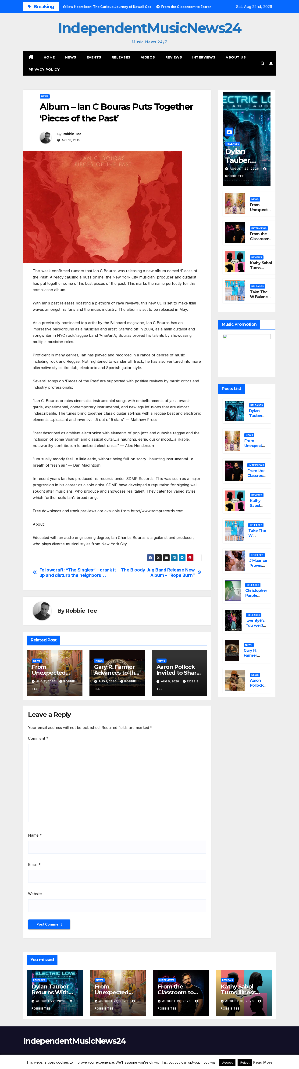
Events (94, 57)
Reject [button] (244, 1062)
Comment (38, 738)
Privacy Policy (44, 69)
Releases (121, 57)
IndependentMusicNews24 (149, 28)
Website (35, 893)
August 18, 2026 (240, 1001)
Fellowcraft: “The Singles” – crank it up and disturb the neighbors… (77, 572)
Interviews (203, 57)
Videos (148, 57)
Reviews (173, 57)
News (70, 57)
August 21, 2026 (114, 1001)
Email (34, 864)
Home (49, 57)
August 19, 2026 (177, 1001)
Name (35, 835)
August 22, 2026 (245, 168)
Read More (263, 1062)
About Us (236, 57)
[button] (262, 63)
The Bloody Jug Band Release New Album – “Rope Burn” (158, 572)
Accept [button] (227, 1062)
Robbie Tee (72, 134)
